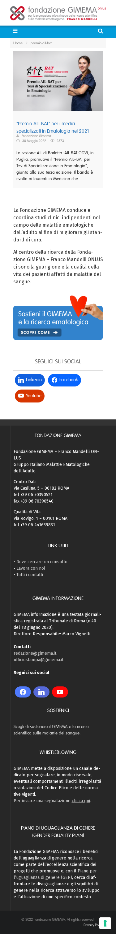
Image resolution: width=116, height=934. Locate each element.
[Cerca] (101, 31)
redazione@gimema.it (35, 653)
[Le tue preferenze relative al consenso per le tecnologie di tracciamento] (105, 923)
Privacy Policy (93, 925)
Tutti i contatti (29, 574)
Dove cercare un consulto (41, 561)
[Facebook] (23, 691)
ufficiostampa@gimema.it (38, 659)
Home (18, 43)
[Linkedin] (41, 691)
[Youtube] (60, 691)
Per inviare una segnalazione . (52, 800)
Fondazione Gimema (36, 136)
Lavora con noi (30, 568)
